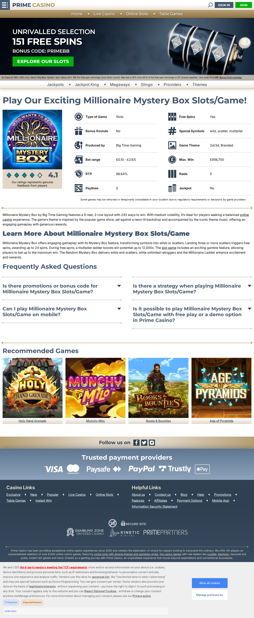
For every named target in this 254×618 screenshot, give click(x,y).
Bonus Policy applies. (231, 77)
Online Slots (137, 14)
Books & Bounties (158, 421)
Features (138, 500)
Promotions (222, 495)
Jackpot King (87, 84)
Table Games (171, 14)
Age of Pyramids (221, 421)
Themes (199, 84)
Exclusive (13, 495)
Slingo (147, 84)
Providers (172, 84)
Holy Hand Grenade (32, 421)
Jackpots (55, 84)
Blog (184, 495)
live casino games (170, 554)
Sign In (224, 5)
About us (138, 495)
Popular (53, 495)
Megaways (120, 84)
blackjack (223, 554)
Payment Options (189, 500)
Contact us (163, 495)
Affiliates (160, 500)
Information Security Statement (154, 506)
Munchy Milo (95, 421)
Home (76, 14)
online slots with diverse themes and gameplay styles (126, 554)
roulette (211, 554)
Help (200, 495)
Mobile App (220, 500)
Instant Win (44, 500)
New (33, 495)
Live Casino (104, 14)
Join (243, 5)
